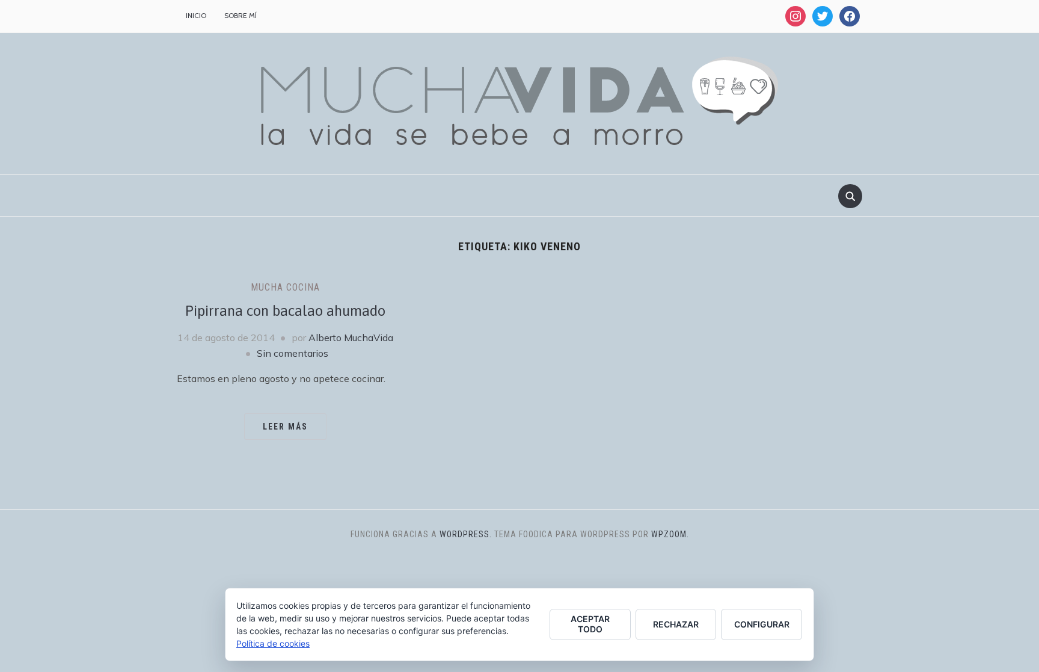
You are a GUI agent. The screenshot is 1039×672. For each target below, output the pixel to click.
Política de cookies (273, 643)
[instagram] (795, 15)
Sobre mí (240, 15)
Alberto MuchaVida (350, 337)
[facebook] (849, 15)
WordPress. (466, 534)
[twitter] (822, 15)
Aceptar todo (590, 624)
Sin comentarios (292, 353)
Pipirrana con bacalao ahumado (285, 311)
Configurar (761, 624)
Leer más (285, 426)
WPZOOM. (670, 534)
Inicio (196, 15)
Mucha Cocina (285, 287)
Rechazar (676, 624)
